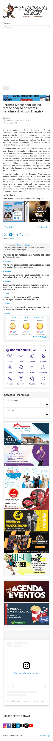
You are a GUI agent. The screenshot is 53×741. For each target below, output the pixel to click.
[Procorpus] (26, 542)
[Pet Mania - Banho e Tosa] (26, 477)
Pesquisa (6, 23)
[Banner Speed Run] (26, 564)
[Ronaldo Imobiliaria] (26, 434)
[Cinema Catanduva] (26, 614)
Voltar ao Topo (45, 736)
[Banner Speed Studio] (26, 520)
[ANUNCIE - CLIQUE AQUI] (26, 98)
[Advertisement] (26, 56)
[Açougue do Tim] (26, 499)
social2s (12, 238)
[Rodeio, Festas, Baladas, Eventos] (26, 591)
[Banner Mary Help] (26, 455)
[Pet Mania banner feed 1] (13, 212)
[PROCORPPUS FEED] (39, 212)
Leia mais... (7, 261)
